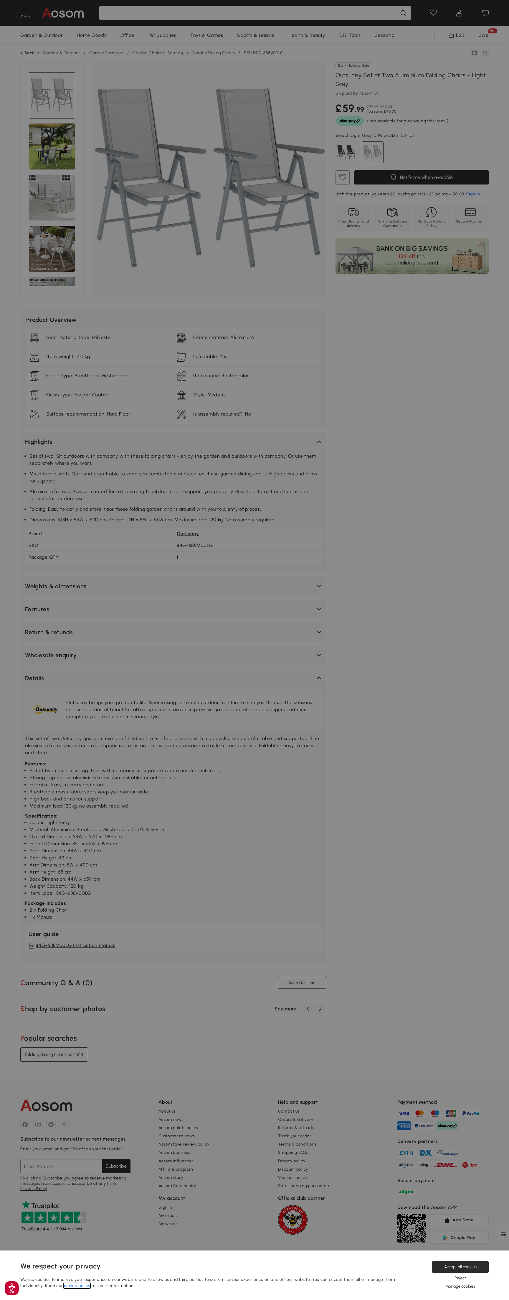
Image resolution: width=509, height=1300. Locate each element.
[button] (12, 1288)
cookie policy (77, 1285)
